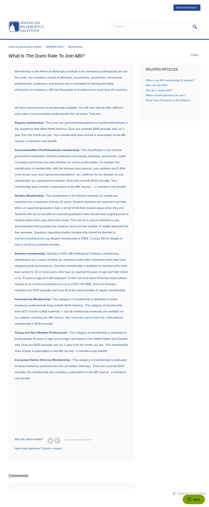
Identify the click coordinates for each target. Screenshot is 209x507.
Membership (75, 46)
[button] (50, 441)
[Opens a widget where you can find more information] (193, 500)
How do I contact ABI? (159, 90)
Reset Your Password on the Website (168, 100)
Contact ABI (97, 238)
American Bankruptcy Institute (25, 46)
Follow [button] (194, 55)
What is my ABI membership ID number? (170, 80)
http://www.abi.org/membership (85, 317)
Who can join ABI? (157, 85)
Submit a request (52, 448)
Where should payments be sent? (165, 95)
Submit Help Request (186, 7)
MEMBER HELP (55, 46)
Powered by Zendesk (192, 493)
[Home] (26, 26)
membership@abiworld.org (32, 238)
